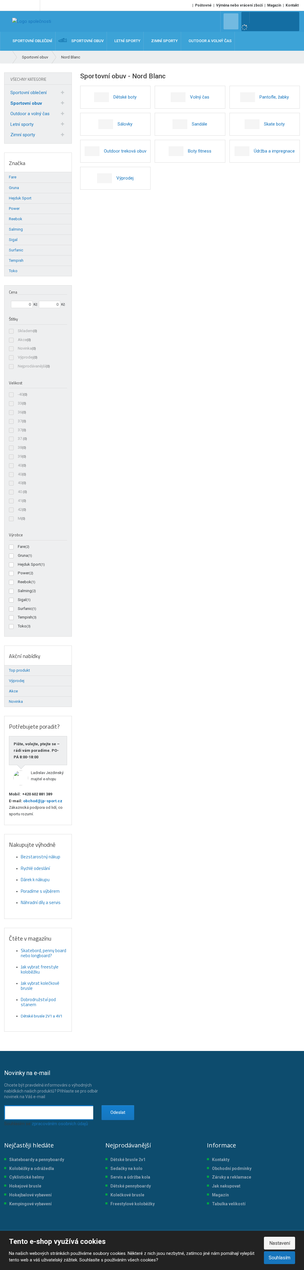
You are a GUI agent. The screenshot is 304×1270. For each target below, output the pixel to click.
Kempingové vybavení (30, 1203)
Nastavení (279, 1243)
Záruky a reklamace (231, 1177)
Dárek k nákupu (35, 879)
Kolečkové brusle (127, 1195)
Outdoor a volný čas (30, 113)
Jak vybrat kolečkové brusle (40, 986)
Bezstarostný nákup (40, 856)
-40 (20, 394)
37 (20, 421)
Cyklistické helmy (26, 1177)
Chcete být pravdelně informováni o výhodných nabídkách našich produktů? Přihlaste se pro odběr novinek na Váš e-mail (51, 1084)
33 (20, 403)
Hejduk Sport (29, 564)
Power (23, 573)
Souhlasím (279, 1258)
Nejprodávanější (32, 366)
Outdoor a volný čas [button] (210, 41)
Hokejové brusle (25, 1186)
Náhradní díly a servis (41, 902)
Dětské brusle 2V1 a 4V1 (41, 1016)
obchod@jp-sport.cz (42, 801)
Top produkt (19, 670)
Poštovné (203, 5)
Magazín (274, 5)
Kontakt (292, 5)
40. (20, 491)
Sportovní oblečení (28, 92)
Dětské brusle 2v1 (127, 1159)
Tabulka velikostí (229, 1203)
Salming (25, 591)
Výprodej (25, 357)
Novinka (25, 348)
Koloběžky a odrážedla (31, 1168)
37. (20, 438)
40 (20, 465)
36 (20, 412)
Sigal (22, 599)
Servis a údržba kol (129, 1177)
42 (20, 509)
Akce (22, 339)
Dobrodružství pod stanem (38, 1002)
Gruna (23, 555)
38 (20, 447)
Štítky (13, 319)
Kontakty (220, 1159)
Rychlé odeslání (35, 868)
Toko (22, 626)
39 (20, 456)
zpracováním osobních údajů (60, 1123)
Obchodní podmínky (231, 1168)
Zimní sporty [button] (164, 41)
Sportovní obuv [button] (87, 41)
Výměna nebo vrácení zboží (239, 5)
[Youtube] (34, 5)
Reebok (24, 582)
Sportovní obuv (26, 103)
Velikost (15, 383)
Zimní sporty (22, 134)
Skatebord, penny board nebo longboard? (43, 953)
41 (20, 500)
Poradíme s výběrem (40, 891)
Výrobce (16, 535)
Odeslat (117, 1112)
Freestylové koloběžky (132, 1203)
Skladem (25, 331)
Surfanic (25, 608)
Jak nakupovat (226, 1186)
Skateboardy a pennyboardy (36, 1159)
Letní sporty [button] (126, 41)
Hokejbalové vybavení (30, 1195)
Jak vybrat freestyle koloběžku (39, 969)
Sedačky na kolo (126, 1168)
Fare (21, 546)
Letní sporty (22, 124)
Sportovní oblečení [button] (32, 41)
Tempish (25, 617)
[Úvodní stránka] (31, 21)
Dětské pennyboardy (130, 1186)
